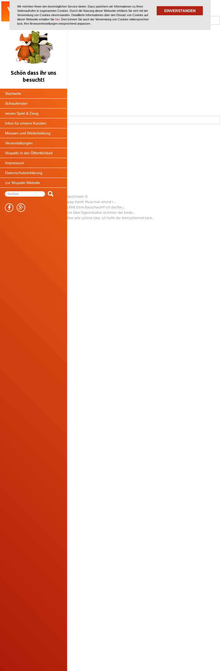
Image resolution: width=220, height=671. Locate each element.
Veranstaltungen (19, 143)
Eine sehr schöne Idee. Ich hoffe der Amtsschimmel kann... (111, 218)
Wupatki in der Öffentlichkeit (29, 153)
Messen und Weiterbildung (27, 133)
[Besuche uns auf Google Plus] (21, 207)
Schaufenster (16, 103)
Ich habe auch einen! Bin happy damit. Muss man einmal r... (71, 202)
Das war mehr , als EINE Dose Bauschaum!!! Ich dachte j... (83, 207)
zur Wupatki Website (22, 183)
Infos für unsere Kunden (25, 123)
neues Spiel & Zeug (21, 113)
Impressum (14, 163)
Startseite (13, 93)
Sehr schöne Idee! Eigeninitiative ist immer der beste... (94, 212)
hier (57, 19)
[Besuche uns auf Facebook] (9, 207)
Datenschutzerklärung (23, 173)
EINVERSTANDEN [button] (180, 11)
